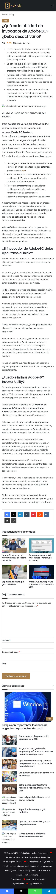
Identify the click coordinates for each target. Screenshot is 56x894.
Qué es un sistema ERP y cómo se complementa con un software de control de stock (35, 763)
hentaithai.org (24, 870)
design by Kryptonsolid (35, 879)
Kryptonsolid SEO (36, 883)
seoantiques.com (32, 866)
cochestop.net (22, 875)
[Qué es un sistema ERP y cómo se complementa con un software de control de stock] (9, 764)
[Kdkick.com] (13, 5)
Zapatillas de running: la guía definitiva (13, 583)
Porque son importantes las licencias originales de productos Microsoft (24, 726)
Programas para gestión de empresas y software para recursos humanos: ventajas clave (36, 751)
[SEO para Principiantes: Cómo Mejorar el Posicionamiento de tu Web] (9, 789)
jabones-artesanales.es (41, 870)
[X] (13, 514)
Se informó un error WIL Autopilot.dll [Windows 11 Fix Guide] (40, 558)
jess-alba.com (18, 866)
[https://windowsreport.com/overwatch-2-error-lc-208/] (41, 572)
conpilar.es (7, 866)
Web (4, 664)
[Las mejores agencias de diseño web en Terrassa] (9, 776)
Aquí (23, 170)
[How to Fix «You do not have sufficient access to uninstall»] (14, 545)
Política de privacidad (15, 857)
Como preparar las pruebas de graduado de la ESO (33, 737)
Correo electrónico (11, 652)
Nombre (6, 640)
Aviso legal (29, 857)
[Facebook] (7, 514)
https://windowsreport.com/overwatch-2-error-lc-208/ (41, 584)
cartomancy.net (46, 866)
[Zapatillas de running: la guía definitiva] (14, 572)
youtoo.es (48, 862)
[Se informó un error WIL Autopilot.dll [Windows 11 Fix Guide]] (41, 545)
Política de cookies (42, 857)
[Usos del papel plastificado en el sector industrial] (9, 801)
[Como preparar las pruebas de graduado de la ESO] (9, 740)
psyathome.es (35, 875)
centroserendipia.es (35, 862)
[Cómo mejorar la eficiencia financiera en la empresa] (9, 838)
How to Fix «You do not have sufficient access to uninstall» (14, 558)
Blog (12, 15)
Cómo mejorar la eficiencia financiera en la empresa (32, 835)
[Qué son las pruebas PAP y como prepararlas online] (9, 825)
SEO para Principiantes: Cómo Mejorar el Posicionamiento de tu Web (34, 788)
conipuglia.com (11, 870)
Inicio (6, 15)
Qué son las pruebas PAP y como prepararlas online (34, 823)
